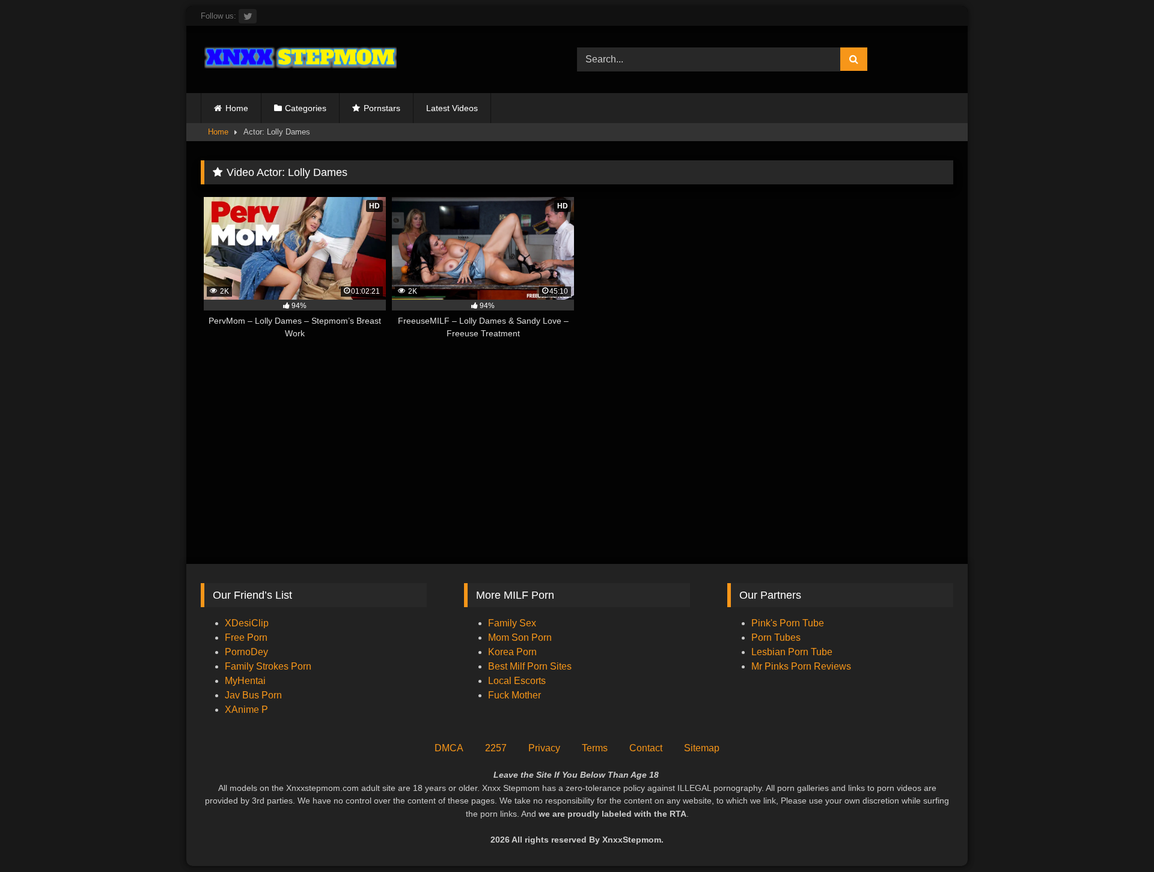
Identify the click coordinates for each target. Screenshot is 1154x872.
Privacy (544, 748)
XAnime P (246, 709)
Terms (595, 748)
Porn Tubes (776, 637)
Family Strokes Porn (268, 666)
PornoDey (246, 652)
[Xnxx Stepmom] (299, 59)
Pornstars (382, 108)
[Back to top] (1117, 836)
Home (236, 108)
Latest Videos (452, 108)
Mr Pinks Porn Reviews (802, 666)
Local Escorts (517, 681)
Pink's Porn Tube (787, 623)
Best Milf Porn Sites (530, 666)
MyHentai (245, 681)
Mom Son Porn (520, 637)
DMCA (449, 748)
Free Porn (246, 637)
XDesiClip (247, 623)
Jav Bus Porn (253, 695)
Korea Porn (512, 652)
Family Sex (512, 623)
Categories (305, 108)
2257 (496, 748)
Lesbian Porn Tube (791, 652)
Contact (645, 748)
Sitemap (701, 748)
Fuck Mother (514, 695)
